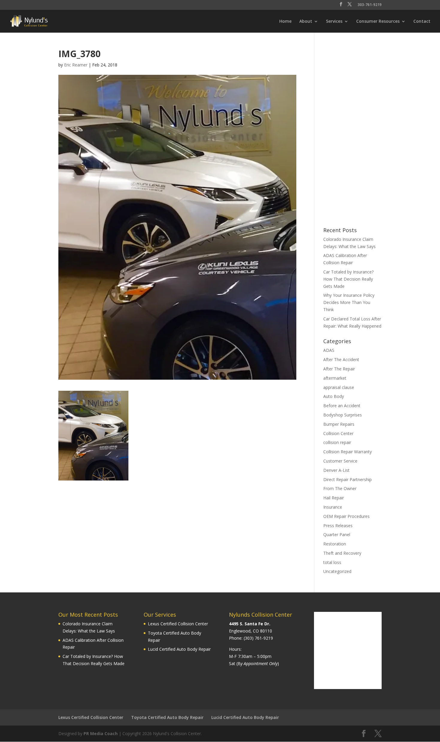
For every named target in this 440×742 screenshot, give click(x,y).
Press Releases (338, 525)
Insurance (332, 507)
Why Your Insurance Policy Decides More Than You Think (348, 302)
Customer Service (340, 461)
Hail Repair (333, 498)
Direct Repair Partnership (347, 479)
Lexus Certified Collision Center (178, 624)
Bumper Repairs (338, 424)
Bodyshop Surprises (342, 415)
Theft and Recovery (342, 553)
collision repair (337, 442)
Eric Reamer (75, 65)
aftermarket (334, 378)
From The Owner (339, 488)
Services (334, 21)
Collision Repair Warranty (347, 451)
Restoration (334, 544)
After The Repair (339, 369)
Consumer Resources (378, 21)
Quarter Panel (336, 534)
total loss (332, 562)
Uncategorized (337, 571)
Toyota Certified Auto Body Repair (167, 717)
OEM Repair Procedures (346, 516)
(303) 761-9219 (258, 638)
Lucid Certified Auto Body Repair (179, 649)
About (305, 21)
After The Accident (341, 359)
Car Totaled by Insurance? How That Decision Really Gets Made (348, 279)
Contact (421, 21)
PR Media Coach (101, 733)
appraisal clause (338, 387)
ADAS (328, 350)
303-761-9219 (370, 5)
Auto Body (333, 396)
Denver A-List (336, 470)
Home (285, 21)
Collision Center (338, 433)
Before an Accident (341, 405)
